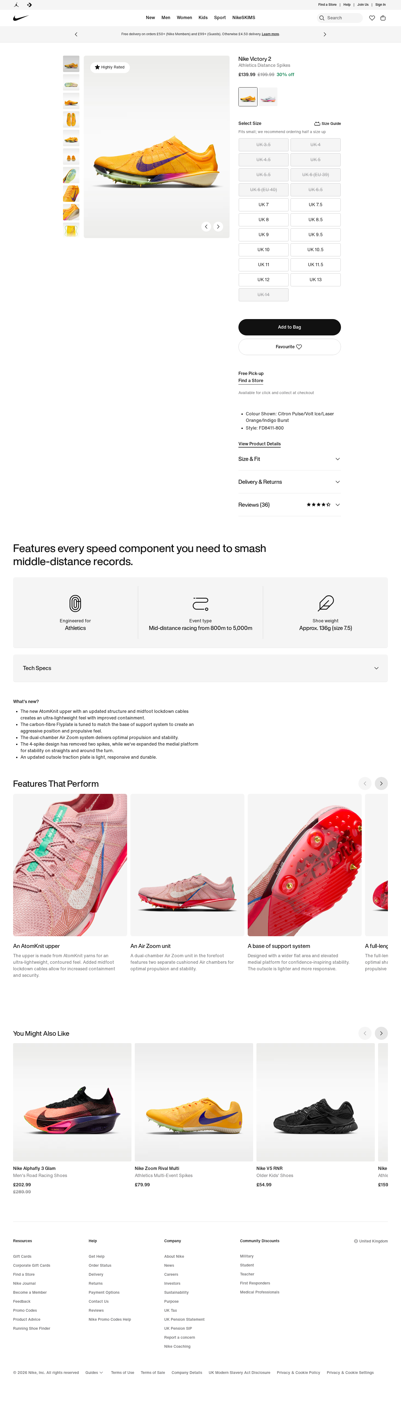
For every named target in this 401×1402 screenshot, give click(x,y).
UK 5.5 (263, 174)
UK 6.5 (316, 189)
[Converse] (29, 5)
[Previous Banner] (76, 34)
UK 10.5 (315, 249)
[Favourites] (372, 18)
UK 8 (264, 219)
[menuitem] (352, 5)
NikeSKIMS (243, 17)
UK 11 (263, 264)
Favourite (285, 346)
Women (184, 17)
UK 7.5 (315, 204)
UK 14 (264, 294)
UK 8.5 (316, 219)
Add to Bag (289, 327)
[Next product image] (218, 227)
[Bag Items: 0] (383, 18)
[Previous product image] (206, 227)
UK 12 (264, 279)
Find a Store (250, 380)
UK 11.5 (315, 264)
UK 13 (316, 279)
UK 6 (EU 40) (263, 189)
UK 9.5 (316, 234)
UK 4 (315, 144)
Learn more (270, 34)
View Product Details (259, 444)
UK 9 (264, 234)
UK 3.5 (263, 144)
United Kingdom (373, 1241)
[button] (71, 82)
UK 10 (264, 249)
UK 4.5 (263, 159)
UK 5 (315, 159)
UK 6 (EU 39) (315, 174)
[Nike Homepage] (21, 18)
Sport (220, 17)
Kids (203, 17)
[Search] (322, 18)
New (150, 17)
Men (165, 17)
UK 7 (264, 204)
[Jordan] (16, 5)
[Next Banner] (324, 34)
